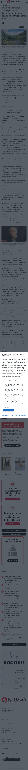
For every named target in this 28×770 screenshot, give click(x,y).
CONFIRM (8, 410)
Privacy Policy (22, 415)
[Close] (25, 354)
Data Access (14, 415)
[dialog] (14, 385)
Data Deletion (5, 415)
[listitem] (14, 381)
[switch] (22, 385)
